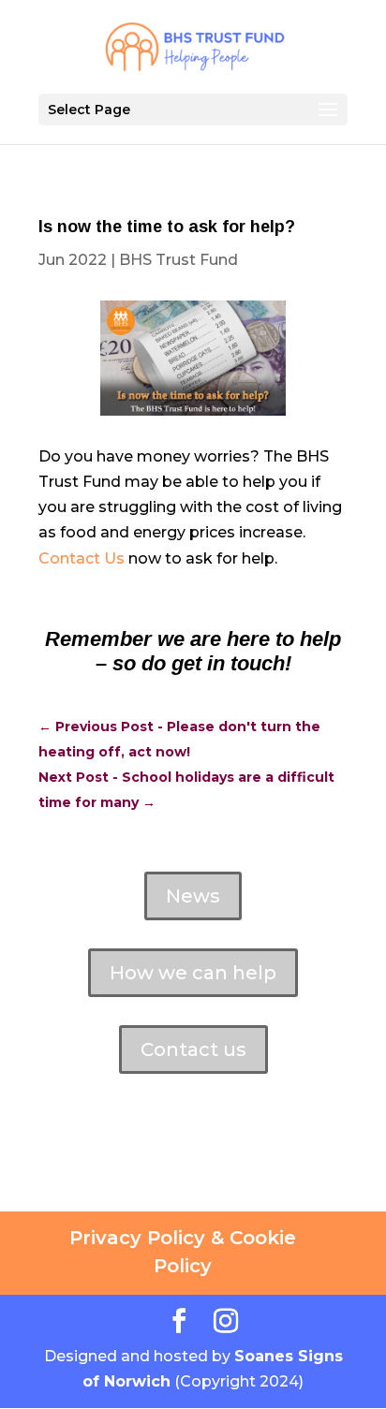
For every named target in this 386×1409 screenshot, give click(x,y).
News (193, 896)
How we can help (193, 972)
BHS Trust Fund (178, 260)
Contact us (193, 1049)
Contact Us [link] (81, 558)
